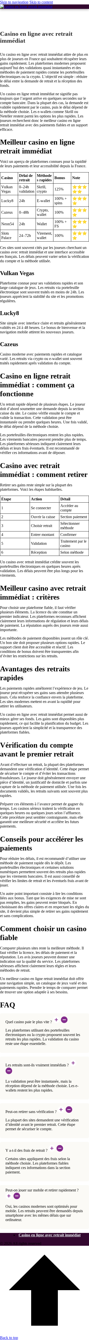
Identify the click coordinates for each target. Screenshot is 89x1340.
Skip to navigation (14, 2)
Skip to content (41, 2)
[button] (44, 1020)
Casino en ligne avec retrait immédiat (50, 1235)
